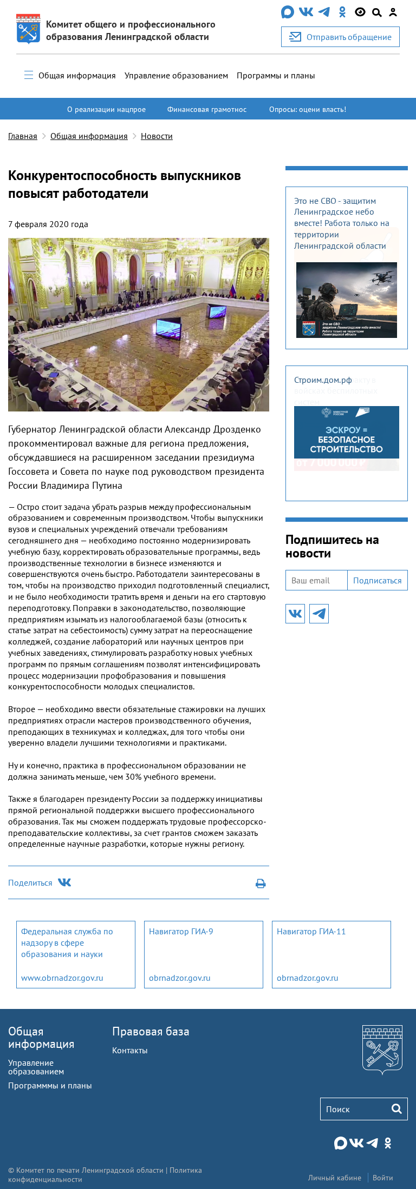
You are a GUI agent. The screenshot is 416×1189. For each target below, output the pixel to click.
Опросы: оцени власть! (307, 109)
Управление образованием (176, 75)
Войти (383, 1178)
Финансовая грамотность (206, 114)
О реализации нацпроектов (106, 114)
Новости (157, 135)
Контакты (130, 1050)
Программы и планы (276, 75)
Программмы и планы (50, 1085)
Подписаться (377, 580)
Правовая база (151, 1031)
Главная (22, 135)
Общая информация (77, 75)
